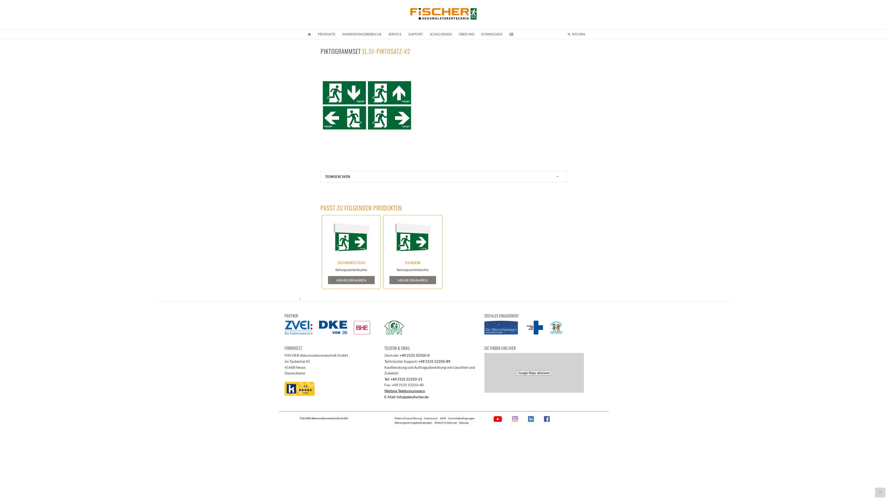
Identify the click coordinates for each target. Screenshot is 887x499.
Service (395, 34)
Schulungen (441, 34)
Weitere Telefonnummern (404, 391)
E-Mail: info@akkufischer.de (406, 397)
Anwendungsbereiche (362, 34)
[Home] (309, 34)
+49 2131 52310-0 (414, 355)
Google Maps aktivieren (534, 373)
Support (415, 34)
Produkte (326, 34)
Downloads (491, 34)
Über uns (466, 34)
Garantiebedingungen (461, 418)
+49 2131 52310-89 (434, 361)
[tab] (444, 176)
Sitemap (464, 422)
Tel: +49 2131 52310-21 (403, 379)
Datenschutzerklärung (408, 418)
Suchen (578, 34)
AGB (443, 418)
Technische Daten (337, 176)
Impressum (431, 418)
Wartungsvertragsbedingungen (413, 422)
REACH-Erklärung (445, 422)
